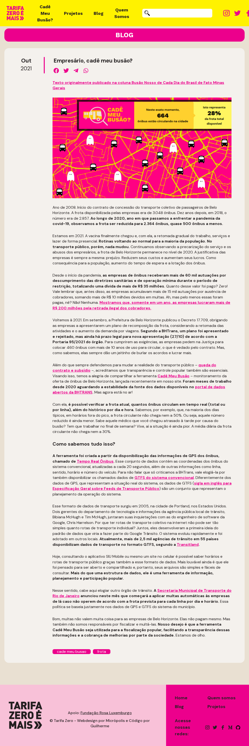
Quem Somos (121, 13)
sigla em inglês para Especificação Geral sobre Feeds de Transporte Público (142, 486)
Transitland (188, 544)
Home (181, 698)
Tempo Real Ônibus (95, 461)
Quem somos (221, 698)
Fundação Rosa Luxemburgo (106, 712)
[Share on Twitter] (66, 70)
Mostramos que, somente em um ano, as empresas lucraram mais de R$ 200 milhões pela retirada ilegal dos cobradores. (141, 305)
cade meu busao (71, 651)
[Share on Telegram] (76, 70)
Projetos (73, 13)
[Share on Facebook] (56, 70)
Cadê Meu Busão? (45, 13)
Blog (98, 13)
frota (101, 651)
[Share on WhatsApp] (86, 70)
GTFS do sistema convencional (164, 477)
